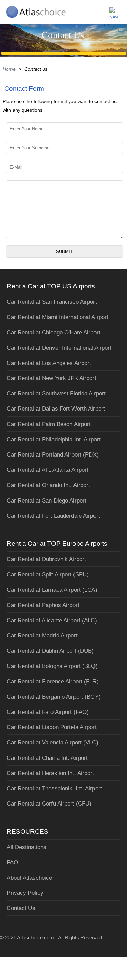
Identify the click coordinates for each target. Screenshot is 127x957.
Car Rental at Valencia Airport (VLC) (52, 742)
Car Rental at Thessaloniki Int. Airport (54, 788)
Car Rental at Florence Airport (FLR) (53, 681)
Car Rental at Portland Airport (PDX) (53, 454)
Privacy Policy (25, 893)
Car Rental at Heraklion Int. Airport (50, 773)
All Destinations (26, 847)
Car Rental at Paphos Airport (43, 605)
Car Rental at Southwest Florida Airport (56, 393)
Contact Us (21, 908)
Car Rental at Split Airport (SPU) (48, 574)
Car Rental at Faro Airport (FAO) (48, 712)
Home (9, 69)
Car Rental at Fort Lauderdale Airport (53, 516)
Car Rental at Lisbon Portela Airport (52, 727)
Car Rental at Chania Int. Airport (47, 758)
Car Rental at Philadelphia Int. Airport (54, 439)
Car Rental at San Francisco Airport (52, 302)
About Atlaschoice (29, 877)
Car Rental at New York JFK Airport (51, 378)
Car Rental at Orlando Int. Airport (48, 485)
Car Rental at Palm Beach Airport (49, 424)
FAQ (12, 862)
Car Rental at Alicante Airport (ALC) (52, 620)
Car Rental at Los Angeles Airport (49, 363)
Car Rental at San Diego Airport (46, 500)
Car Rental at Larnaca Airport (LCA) (52, 590)
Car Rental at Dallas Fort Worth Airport (56, 408)
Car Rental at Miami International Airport (57, 317)
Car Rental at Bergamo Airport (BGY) (54, 697)
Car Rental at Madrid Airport (42, 635)
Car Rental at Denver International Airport (59, 348)
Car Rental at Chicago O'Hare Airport (53, 332)
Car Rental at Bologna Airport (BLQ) (52, 666)
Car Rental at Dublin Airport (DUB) (50, 651)
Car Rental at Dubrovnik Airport (46, 559)
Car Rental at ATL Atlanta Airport (47, 470)
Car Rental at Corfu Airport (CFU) (49, 803)
